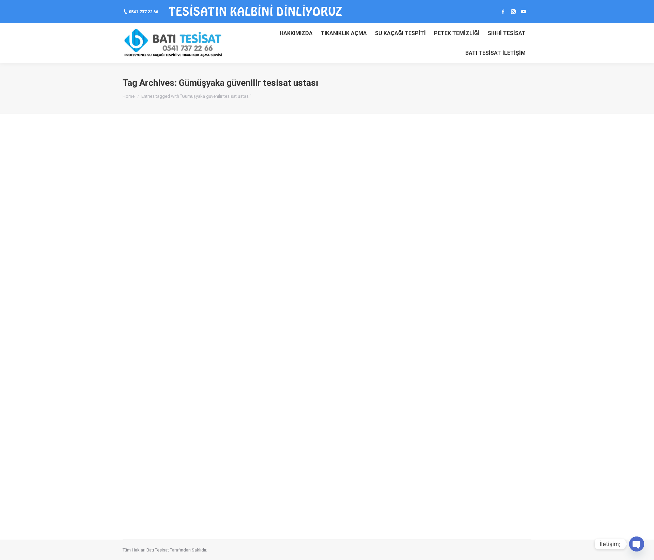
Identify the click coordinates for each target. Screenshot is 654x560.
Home (129, 96)
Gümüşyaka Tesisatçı (191, 221)
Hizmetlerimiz (227, 221)
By (258, 221)
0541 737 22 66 (143, 11)
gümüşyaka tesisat (149, 221)
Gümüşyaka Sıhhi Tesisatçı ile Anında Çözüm (200, 461)
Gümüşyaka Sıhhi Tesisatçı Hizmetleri (189, 209)
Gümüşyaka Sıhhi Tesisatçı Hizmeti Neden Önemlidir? (214, 335)
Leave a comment (326, 221)
